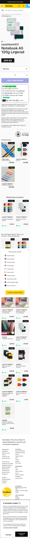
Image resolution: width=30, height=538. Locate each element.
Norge (16, 496)
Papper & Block (5, 14)
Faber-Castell (18, 471)
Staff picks (18, 463)
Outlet (17, 459)
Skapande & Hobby (20, 452)
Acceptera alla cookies (21, 534)
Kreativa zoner (6, 472)
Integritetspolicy (6, 479)
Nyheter (17, 461)
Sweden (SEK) (10, 255)
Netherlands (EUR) (11, 279)
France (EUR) (10, 272)
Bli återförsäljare (6, 467)
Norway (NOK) (10, 259)
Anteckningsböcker (6, 16)
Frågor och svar (6, 453)
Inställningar (8, 534)
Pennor (17, 454)
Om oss (4, 454)
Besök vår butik (6, 458)
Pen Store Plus (6, 461)
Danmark (17, 498)
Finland (17, 499)
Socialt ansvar (5, 470)
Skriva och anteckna (16, 14)
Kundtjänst (5, 451)
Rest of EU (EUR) (11, 285)
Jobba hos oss (5, 456)
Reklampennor (5, 468)
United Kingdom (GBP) (12, 282)
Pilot (16, 467)
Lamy (16, 469)
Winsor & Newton (19, 474)
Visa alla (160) (18, 478)
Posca (16, 473)
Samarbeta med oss (7, 465)
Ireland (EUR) (10, 269)
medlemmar (21, 91)
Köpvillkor (4, 477)
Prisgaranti (5, 474)
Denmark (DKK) (11, 262)
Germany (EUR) (11, 275)
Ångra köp (4, 481)
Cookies (4, 482)
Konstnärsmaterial (20, 450)
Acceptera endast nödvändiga (10, 527)
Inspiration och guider (7, 463)
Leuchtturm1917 (10, 44)
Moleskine (17, 476)
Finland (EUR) (10, 265)
